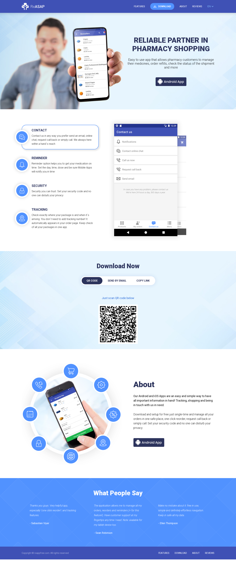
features (139, 6)
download (164, 6)
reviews (197, 6)
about (183, 6)
